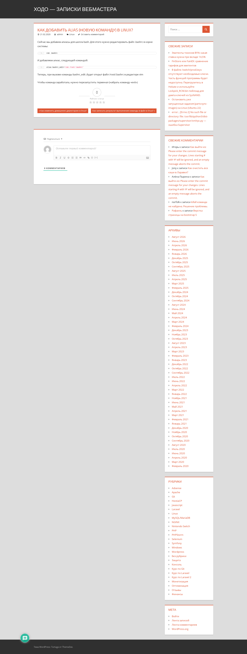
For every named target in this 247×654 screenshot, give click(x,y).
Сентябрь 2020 (180, 440)
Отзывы (176, 590)
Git (173, 496)
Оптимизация (180, 585)
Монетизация (180, 581)
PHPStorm (177, 534)
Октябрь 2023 (180, 338)
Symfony (177, 543)
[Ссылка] (88, 157)
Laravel (176, 509)
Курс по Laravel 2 (181, 577)
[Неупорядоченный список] (76, 157)
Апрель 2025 (179, 279)
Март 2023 (178, 351)
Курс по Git (178, 568)
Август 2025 (179, 270)
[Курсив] (60, 157)
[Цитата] (80, 157)
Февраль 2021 (180, 419)
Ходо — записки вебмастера (75, 9)
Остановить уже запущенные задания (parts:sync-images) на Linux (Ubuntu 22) (187, 104)
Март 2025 (178, 283)
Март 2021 (178, 415)
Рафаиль (177, 210)
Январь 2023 (179, 360)
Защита (176, 560)
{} (92, 157)
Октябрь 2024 (180, 296)
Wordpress (178, 551)
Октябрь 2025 (180, 262)
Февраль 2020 (180, 466)
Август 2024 (179, 304)
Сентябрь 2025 (180, 266)
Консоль (177, 564)
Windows (177, 547)
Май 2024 (177, 313)
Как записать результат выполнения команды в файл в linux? (122, 111)
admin (60, 34)
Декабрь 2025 (180, 258)
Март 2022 (178, 389)
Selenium (177, 539)
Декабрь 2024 (180, 292)
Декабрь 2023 (180, 330)
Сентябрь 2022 (180, 372)
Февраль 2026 (180, 249)
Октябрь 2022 (180, 368)
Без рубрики (179, 556)
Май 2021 (177, 406)
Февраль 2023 (180, 355)
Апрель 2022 (179, 385)
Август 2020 (179, 445)
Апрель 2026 (179, 245)
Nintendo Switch (181, 526)
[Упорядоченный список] (72, 157)
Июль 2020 (178, 449)
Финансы (177, 594)
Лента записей (180, 620)
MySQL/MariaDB (181, 517)
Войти (175, 616)
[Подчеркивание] (64, 157)
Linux (71, 34)
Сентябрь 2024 (180, 300)
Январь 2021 (179, 423)
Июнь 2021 (178, 402)
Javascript (177, 505)
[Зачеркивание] (68, 157)
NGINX (175, 522)
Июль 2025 (178, 275)
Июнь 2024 (178, 309)
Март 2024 (178, 321)
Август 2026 (179, 236)
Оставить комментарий (92, 34)
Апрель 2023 (179, 347)
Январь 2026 (179, 253)
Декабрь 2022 (180, 364)
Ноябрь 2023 (179, 334)
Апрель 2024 (179, 317)
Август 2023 (179, 343)
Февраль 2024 (180, 326)
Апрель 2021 (179, 411)
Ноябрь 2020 (179, 432)
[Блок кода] (84, 157)
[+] (96, 157)
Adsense (176, 488)
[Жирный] (56, 157)
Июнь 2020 (178, 453)
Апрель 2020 (179, 457)
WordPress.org (180, 629)
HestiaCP (177, 500)
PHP (174, 530)
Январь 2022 (179, 394)
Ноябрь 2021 (179, 398)
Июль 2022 (178, 377)
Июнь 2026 (178, 241)
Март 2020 (178, 461)
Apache (176, 492)
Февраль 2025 (180, 287)
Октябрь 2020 (180, 436)
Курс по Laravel (180, 573)
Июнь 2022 (178, 381)
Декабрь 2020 (180, 428)
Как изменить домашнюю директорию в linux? (63, 111)
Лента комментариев (184, 624)
